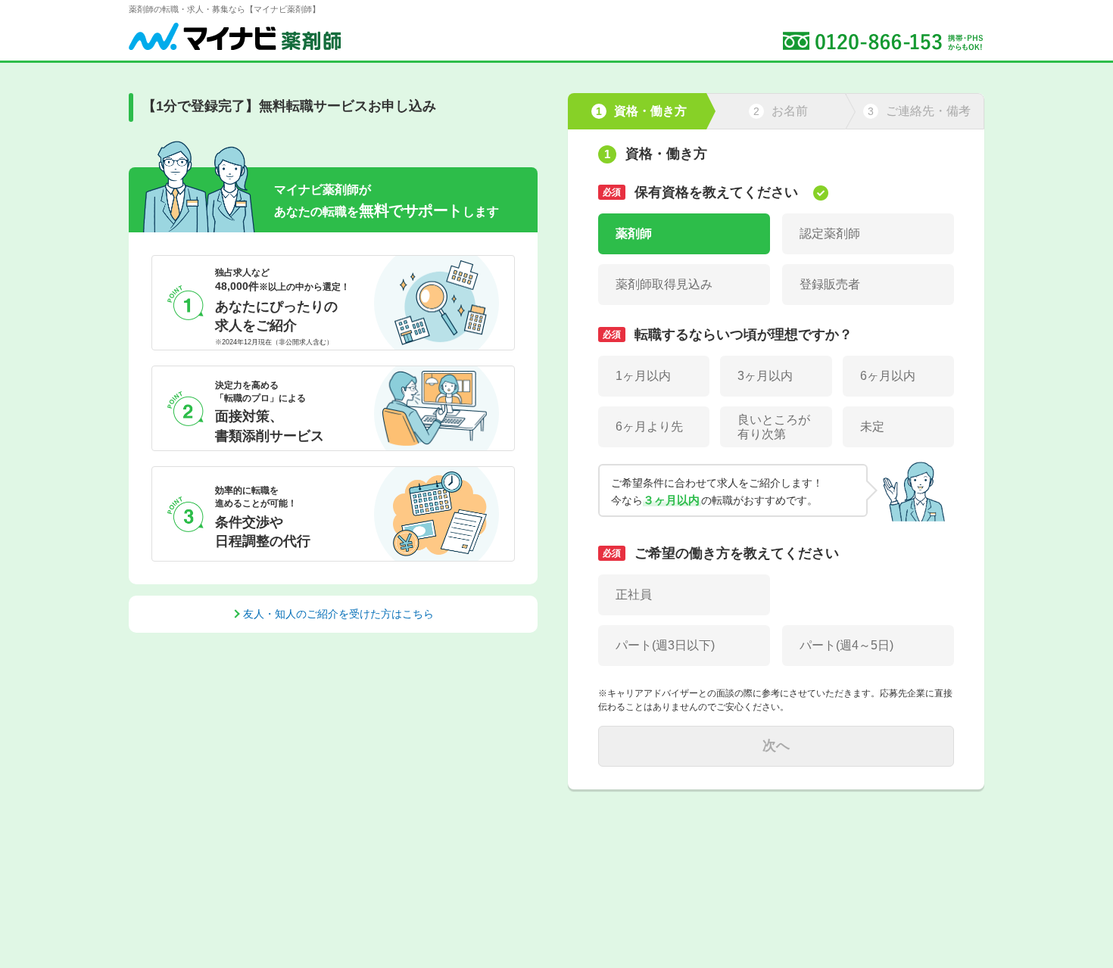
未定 (872, 426)
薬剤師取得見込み (664, 284)
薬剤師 (634, 233)
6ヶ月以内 (887, 375)
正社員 (634, 594)
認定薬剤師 (830, 233)
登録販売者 (830, 284)
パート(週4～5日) (846, 645)
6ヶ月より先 (649, 426)
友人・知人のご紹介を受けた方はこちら (338, 614)
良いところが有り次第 (773, 426)
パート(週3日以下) (665, 645)
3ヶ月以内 (765, 375)
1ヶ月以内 (643, 375)
